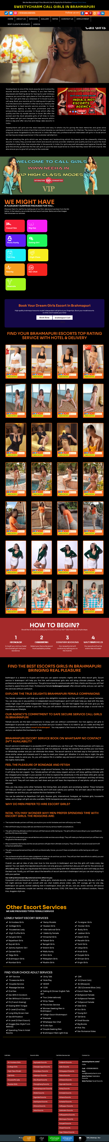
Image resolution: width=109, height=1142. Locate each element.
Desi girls (81, 1006)
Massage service (16, 988)
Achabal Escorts (65, 1102)
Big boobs (82, 1024)
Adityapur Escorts (66, 1106)
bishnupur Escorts (66, 1119)
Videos (36, 24)
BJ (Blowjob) (83, 984)
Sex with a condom (18, 995)
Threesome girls (16, 980)
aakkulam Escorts (66, 1110)
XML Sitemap (92, 1138)
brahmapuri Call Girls (62, 318)
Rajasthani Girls (16, 941)
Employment (83, 19)
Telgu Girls (13, 955)
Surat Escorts (97, 1081)
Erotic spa (48, 1026)
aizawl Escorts (64, 1128)
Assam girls (82, 937)
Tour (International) (52, 997)
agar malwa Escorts (66, 1132)
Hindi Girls (82, 951)
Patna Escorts (64, 1075)
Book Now (44, 318)
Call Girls (11, 1075)
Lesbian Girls (83, 933)
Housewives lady (17, 930)
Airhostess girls (16, 922)
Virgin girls (82, 962)
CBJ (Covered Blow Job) (88, 988)
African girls (83, 959)
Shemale (47, 1018)
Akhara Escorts (65, 1097)
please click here (79, 2)
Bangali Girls (48, 944)
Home (10, 19)
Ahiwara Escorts (65, 1080)
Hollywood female (86, 999)
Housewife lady (14, 1080)
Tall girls (81, 1017)
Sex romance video (86, 1031)
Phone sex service (51, 1005)
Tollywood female (85, 1002)
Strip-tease (48, 1001)
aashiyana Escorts (40, 1102)
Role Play (47, 980)
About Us (21, 19)
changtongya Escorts (42, 1067)
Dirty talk (47, 977)
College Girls (15, 926)
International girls (51, 930)
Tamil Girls (82, 944)
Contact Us (67, 19)
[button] (29, 1138)
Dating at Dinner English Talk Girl (55, 992)
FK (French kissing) (17, 1002)
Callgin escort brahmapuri (55, 1015)
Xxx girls (81, 1009)
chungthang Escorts (41, 1084)
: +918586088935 (91, 1068)
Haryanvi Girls (15, 937)
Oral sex (12, 991)
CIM (79, 977)
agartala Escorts (40, 1097)
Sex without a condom (19, 999)
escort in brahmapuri (40, 727)
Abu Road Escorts (40, 1080)
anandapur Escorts (41, 1071)
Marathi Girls (83, 941)
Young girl (82, 1013)
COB (45, 988)
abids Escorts (39, 1093)
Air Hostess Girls (14, 1062)
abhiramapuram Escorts (43, 1089)
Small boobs (83, 1020)
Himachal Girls (49, 937)
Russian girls (49, 926)
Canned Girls (14, 951)
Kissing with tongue (18, 1006)
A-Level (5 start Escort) (19, 1020)
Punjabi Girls (83, 955)
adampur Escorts (40, 1075)
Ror (99, 1138)
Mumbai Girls (15, 962)
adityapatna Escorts (67, 1115)
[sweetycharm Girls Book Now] (6, 13)
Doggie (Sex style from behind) (18, 1025)
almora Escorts (39, 1106)
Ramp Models (49, 922)
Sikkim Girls (48, 948)
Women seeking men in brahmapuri (52, 1009)
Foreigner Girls (84, 922)
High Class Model (14, 1071)
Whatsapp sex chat (52, 1022)
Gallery (45, 19)
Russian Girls (12, 1084)
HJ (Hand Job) (84, 980)
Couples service (16, 984)
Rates (55, 19)
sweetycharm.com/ (91, 1061)
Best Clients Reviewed (19, 24)
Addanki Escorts (65, 1062)
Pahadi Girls (48, 941)
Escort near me (84, 991)
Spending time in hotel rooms (18, 1031)
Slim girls (47, 955)
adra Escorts (38, 1110)
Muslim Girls (48, 962)
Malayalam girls (50, 959)
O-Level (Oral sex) (17, 1009)
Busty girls (82, 930)
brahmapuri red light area (55, 1033)
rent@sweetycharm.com (91, 1073)
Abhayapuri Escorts (66, 1071)
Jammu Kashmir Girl (18, 948)
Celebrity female (51, 933)
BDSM (46, 984)
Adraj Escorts (64, 1089)
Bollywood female (85, 995)
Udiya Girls (82, 948)
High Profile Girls (17, 933)
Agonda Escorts (65, 1084)
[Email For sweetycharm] (15, 13)
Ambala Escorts (65, 1093)
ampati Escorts (65, 1123)
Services (33, 19)
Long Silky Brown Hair (19, 1013)
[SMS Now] (11, 13)
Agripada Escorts (40, 1062)
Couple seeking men (52, 1029)
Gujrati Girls (14, 944)
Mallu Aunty (48, 951)
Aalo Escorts (64, 1067)
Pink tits (81, 1028)
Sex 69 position (16, 1017)
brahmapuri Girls (16, 959)
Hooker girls (83, 926)
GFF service (14, 977)
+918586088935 (26, 13)
